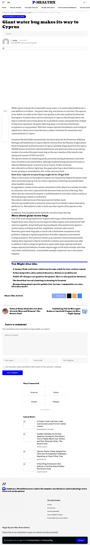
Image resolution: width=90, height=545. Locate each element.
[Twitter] (56, 391)
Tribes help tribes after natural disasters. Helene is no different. (45, 273)
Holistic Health (42, 446)
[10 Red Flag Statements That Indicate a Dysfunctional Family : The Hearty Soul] (29, 467)
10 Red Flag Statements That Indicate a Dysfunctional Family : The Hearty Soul (51, 466)
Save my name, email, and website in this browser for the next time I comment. (33, 367)
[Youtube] (34, 400)
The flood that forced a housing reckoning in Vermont (39, 280)
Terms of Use (48, 540)
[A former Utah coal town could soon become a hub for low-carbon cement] (29, 424)
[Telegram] (56, 400)
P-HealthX (43, 2)
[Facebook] (34, 391)
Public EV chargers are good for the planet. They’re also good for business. (49, 277)
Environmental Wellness (14, 16)
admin (15, 40)
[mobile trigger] (4, 2)
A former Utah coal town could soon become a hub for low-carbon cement (49, 269)
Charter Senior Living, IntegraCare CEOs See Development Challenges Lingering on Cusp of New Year (52, 453)
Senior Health (41, 459)
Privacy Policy (33, 540)
